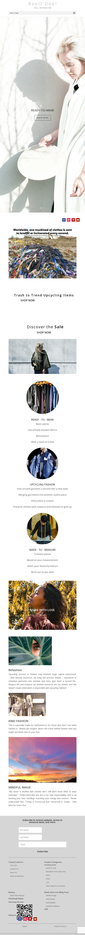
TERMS (24, 926)
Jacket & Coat (51, 868)
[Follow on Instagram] (68, 220)
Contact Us (14, 869)
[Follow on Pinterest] (73, 220)
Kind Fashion (50, 899)
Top (47, 882)
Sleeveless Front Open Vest (56, 871)
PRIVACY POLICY (60, 926)
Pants (48, 875)
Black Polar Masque (17, 895)
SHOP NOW (42, 117)
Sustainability (50, 903)
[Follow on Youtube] (78, 220)
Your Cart (13, 865)
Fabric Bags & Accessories (55, 886)
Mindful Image (51, 895)
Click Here (42, 617)
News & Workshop (17, 876)
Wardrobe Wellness (53, 906)
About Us (13, 872)
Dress (48, 879)
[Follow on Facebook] (64, 220)
